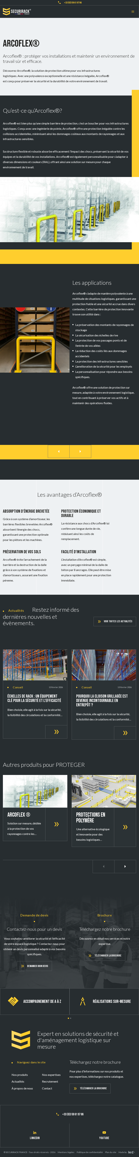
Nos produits (20, 1074)
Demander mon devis (37, 966)
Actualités (18, 1081)
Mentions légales (66, 1152)
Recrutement (50, 1081)
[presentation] (59, 451)
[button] (68, 1018)
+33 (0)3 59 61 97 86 (73, 2)
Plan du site (110, 1152)
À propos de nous (22, 1088)
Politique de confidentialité (90, 1152)
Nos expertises (51, 1074)
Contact (47, 1088)
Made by (123, 1152)
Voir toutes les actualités (118, 621)
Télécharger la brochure (107, 955)
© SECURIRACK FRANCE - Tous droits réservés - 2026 (29, 1152)
